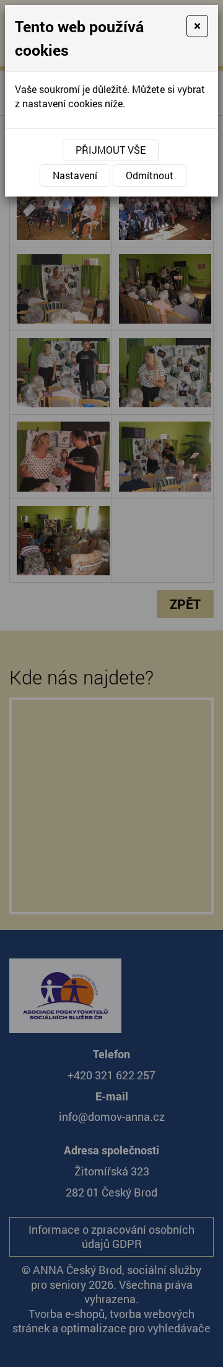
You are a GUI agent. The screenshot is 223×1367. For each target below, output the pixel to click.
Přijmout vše (111, 149)
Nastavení (75, 175)
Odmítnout (149, 175)
